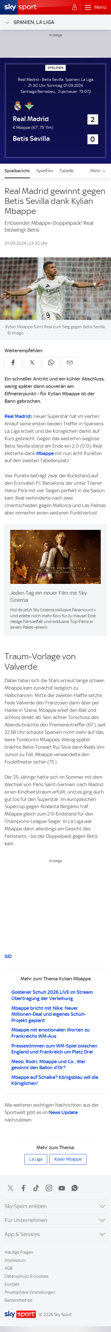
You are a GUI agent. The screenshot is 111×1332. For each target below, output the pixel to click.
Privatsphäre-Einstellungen (30, 1292)
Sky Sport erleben (26, 1206)
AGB (9, 1268)
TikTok (36, 1188)
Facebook (23, 1188)
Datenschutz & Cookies (26, 1276)
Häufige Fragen (19, 1252)
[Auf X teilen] (32, 362)
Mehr (95, 170)
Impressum (15, 1260)
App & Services (22, 1234)
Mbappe (45, 453)
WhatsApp (75, 1188)
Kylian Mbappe (68, 1159)
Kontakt (12, 1284)
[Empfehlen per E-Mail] (69, 362)
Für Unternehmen (26, 1220)
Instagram (49, 1188)
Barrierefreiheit (18, 1300)
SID (8, 956)
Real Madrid (17, 416)
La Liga (35, 1159)
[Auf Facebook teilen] (13, 362)
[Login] (74, 7)
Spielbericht (17, 170)
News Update (63, 1112)
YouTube (62, 1188)
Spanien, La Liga (34, 22)
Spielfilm (44, 170)
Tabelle (66, 170)
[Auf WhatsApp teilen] (50, 362)
